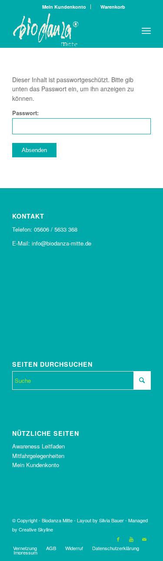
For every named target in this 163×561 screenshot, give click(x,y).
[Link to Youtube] (131, 538)
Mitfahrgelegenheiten (38, 455)
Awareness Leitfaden (38, 446)
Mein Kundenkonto (64, 6)
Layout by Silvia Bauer (100, 520)
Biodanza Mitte (57, 520)
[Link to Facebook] (118, 538)
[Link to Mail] (144, 538)
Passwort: (25, 113)
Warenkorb (110, 6)
